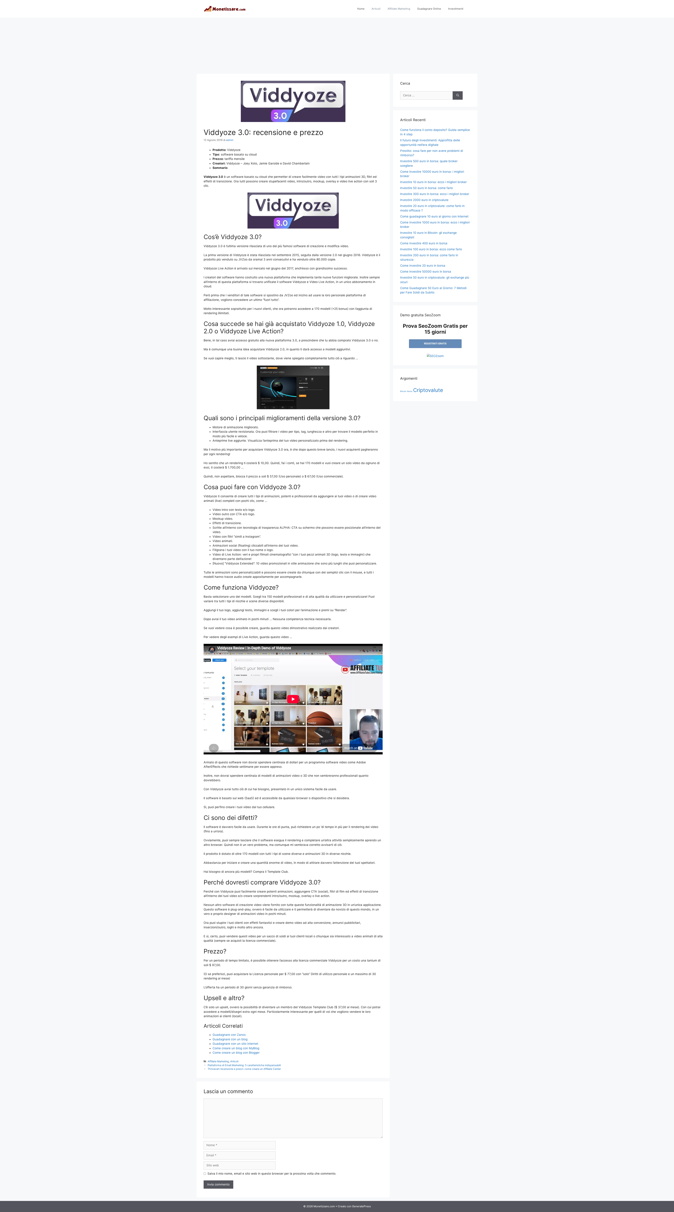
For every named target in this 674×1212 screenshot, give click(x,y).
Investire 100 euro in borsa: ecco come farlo (431, 249)
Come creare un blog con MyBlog (236, 1048)
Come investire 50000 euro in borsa (425, 271)
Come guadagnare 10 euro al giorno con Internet (434, 216)
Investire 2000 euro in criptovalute (424, 200)
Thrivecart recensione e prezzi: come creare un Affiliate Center (244, 1068)
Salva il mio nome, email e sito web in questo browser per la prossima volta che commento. (271, 1173)
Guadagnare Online (429, 8)
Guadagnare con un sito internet (235, 1043)
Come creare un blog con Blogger (236, 1052)
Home (361, 8)
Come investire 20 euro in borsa (422, 265)
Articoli (376, 8)
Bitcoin (403, 391)
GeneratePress (361, 1206)
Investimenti (455, 8)
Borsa (409, 391)
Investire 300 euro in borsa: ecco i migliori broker (434, 194)
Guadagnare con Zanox (229, 1034)
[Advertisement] (337, 43)
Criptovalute (428, 390)
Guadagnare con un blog (230, 1039)
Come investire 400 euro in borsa (423, 243)
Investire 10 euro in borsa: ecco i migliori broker (433, 182)
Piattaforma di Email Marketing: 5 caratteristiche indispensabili (244, 1065)
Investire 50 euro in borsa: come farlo (426, 188)
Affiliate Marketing (399, 8)
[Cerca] (458, 95)
